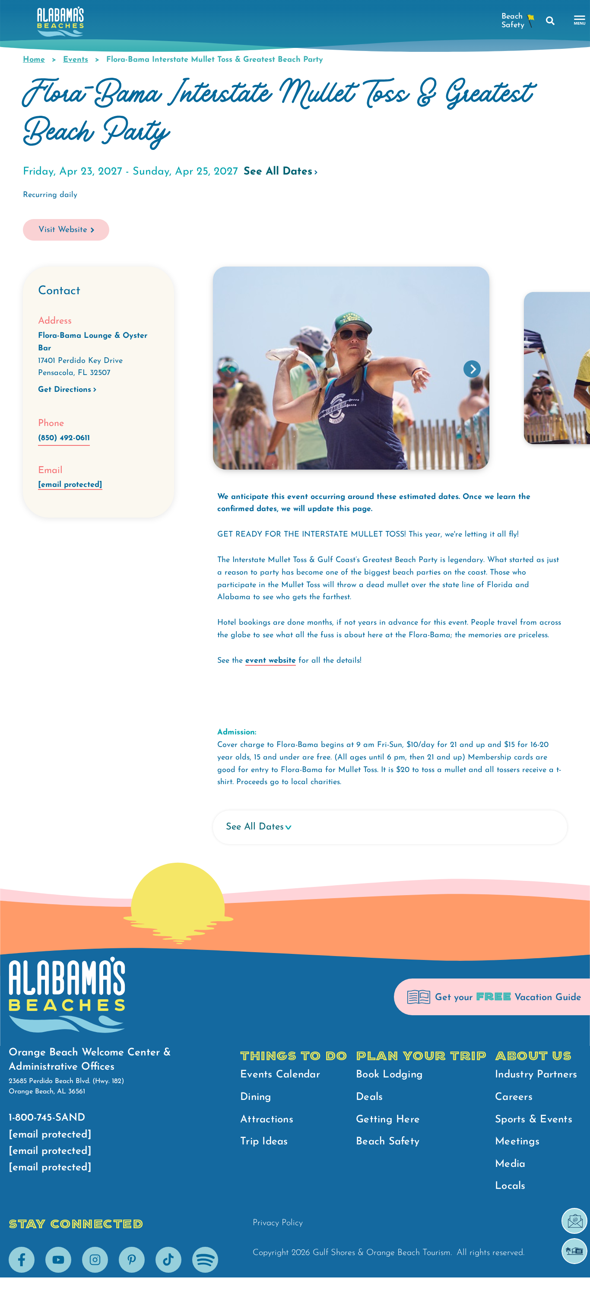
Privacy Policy (278, 1223)
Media (510, 1164)
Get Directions (64, 390)
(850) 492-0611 (64, 438)
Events (75, 60)
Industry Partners (536, 1075)
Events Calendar (280, 1075)
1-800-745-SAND (47, 1118)
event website (270, 661)
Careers (514, 1097)
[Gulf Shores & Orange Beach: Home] (60, 23)
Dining (256, 1097)
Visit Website (62, 230)
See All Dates (278, 171)
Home (34, 60)
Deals (369, 1097)
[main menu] (580, 20)
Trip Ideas (264, 1142)
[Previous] (230, 369)
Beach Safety (387, 1142)
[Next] (472, 369)
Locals (510, 1186)
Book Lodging (389, 1075)
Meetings (517, 1142)
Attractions (266, 1120)
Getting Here (388, 1120)
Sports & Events (533, 1120)
